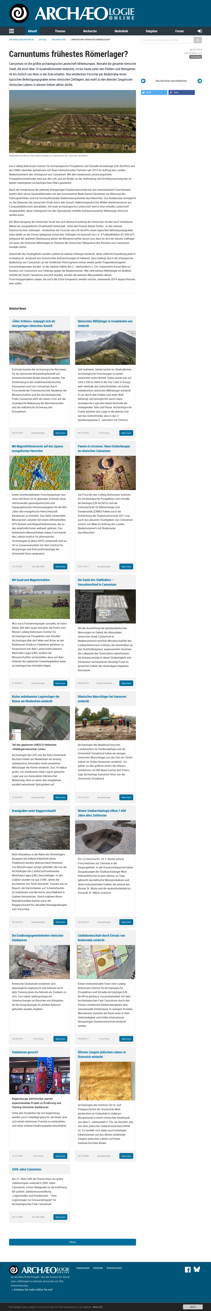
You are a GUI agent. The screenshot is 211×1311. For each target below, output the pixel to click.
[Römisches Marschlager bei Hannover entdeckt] (105, 723)
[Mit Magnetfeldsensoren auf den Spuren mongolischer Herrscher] (39, 472)
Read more (60, 433)
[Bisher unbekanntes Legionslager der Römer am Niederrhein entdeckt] (39, 723)
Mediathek (121, 31)
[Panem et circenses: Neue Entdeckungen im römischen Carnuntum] (105, 472)
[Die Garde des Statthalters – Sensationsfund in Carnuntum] (105, 606)
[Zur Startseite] (72, 13)
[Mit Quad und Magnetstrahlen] (39, 601)
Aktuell (32, 31)
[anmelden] (200, 31)
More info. (98, 1307)
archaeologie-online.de (21, 39)
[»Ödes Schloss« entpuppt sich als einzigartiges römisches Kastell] (39, 347)
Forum (179, 31)
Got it (193, 1306)
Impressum (83, 1268)
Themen (60, 31)
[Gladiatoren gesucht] (39, 1075)
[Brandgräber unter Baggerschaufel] (39, 832)
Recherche (90, 31)
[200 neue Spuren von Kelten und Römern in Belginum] (199, 80)
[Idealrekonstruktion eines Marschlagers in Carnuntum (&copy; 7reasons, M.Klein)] (72, 121)
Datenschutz (114, 1268)
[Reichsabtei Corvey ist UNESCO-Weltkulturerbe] (143, 80)
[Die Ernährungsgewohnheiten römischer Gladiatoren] (39, 962)
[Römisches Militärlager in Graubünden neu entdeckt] (105, 347)
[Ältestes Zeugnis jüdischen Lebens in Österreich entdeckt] (105, 1081)
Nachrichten (59, 39)
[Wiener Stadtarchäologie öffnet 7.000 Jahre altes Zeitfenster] (105, 837)
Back (73, 1242)
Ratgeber (151, 31)
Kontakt (98, 1268)
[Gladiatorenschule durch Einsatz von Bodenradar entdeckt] (105, 962)
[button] (154, 92)
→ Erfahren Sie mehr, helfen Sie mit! (32, 1289)
